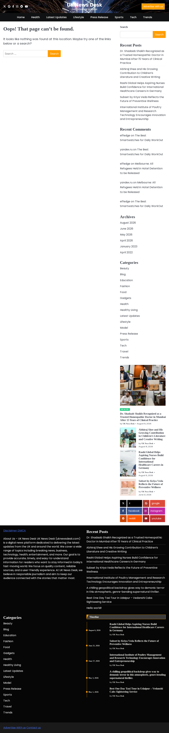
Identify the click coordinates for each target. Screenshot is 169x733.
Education (126, 280)
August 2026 (128, 223)
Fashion (125, 286)
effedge (125, 135)
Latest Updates (56, 17)
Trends (147, 17)
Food (123, 292)
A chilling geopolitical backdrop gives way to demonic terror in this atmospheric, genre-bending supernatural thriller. (125, 590)
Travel (124, 351)
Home (21, 17)
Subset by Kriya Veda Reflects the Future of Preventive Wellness (142, 99)
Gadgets (125, 298)
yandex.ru (126, 149)
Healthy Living (129, 310)
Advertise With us (14, 728)
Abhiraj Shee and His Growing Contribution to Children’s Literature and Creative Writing (140, 73)
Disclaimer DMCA (14, 530)
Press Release (99, 17)
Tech (133, 17)
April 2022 (126, 252)
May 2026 (126, 234)
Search (124, 27)
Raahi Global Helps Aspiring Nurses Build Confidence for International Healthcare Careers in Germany (142, 87)
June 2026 (126, 229)
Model (124, 328)
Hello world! (94, 608)
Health (35, 17)
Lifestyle (78, 17)
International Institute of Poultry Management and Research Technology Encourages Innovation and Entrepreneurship (143, 113)
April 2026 (126, 240)
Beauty (124, 268)
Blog (123, 274)
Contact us (33, 728)
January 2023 (128, 246)
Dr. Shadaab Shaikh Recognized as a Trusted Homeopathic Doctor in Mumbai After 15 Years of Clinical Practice (142, 57)
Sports (119, 17)
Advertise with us (153, 6)
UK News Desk (84, 5)
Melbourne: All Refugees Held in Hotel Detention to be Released (141, 168)
